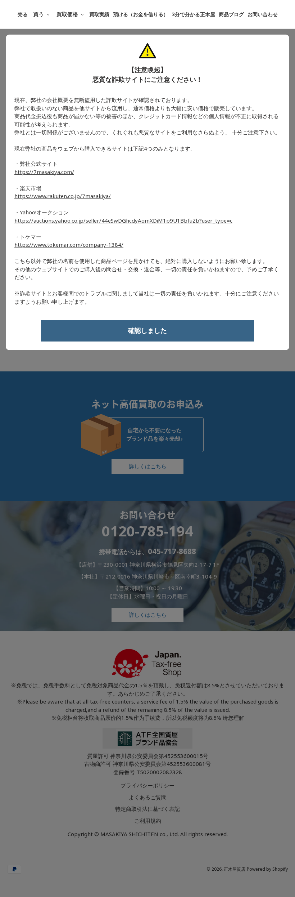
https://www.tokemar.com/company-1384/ (68, 245)
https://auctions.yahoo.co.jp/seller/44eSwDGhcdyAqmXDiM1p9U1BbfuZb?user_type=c (123, 221)
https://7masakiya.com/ (44, 172)
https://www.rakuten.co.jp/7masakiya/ (62, 196)
